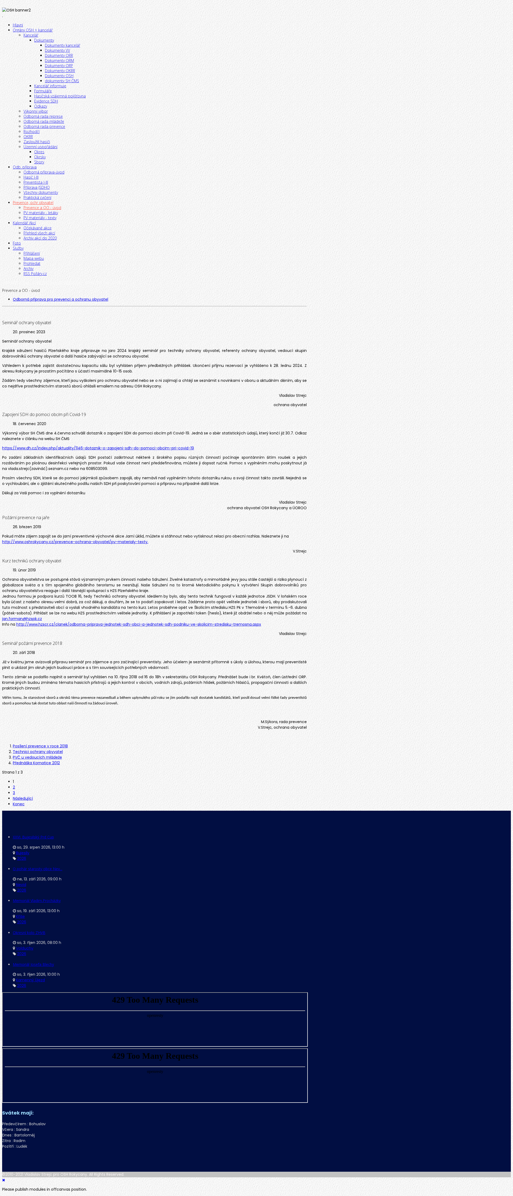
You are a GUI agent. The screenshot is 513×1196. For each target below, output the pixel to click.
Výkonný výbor (36, 111)
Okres (39, 151)
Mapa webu (34, 258)
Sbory (39, 161)
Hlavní (18, 25)
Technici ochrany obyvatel (38, 751)
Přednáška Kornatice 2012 (36, 763)
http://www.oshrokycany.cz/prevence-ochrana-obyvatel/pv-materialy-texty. (75, 541)
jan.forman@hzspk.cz (22, 618)
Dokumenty (44, 40)
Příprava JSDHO (37, 187)
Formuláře (43, 90)
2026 (21, 858)
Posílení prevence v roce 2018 (40, 746)
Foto (17, 243)
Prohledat (32, 263)
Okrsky (40, 156)
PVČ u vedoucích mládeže (37, 757)
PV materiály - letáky (41, 212)
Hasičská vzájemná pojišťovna (60, 96)
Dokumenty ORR (59, 55)
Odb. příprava (25, 167)
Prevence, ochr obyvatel (33, 202)
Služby (18, 248)
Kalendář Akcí (24, 222)
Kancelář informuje (50, 85)
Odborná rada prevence (44, 126)
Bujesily (22, 853)
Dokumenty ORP (59, 65)
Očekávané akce (38, 227)
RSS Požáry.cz (35, 273)
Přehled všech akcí (39, 233)
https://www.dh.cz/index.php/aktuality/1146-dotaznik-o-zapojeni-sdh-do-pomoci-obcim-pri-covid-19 (98, 448)
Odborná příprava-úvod (44, 172)
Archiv (28, 268)
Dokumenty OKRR (60, 70)
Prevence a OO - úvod (42, 207)
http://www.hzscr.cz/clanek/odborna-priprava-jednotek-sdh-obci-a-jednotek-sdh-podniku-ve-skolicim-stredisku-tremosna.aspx (138, 624)
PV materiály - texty (40, 217)
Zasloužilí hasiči (37, 141)
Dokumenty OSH (59, 75)
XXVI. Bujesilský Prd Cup (33, 837)
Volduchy (24, 948)
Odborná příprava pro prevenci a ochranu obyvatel (60, 299)
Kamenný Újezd (30, 980)
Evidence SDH (46, 101)
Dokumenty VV (57, 50)
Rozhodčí (32, 131)
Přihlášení (32, 253)
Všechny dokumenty (41, 192)
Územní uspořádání (40, 146)
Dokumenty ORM (59, 60)
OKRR (28, 136)
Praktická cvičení (37, 197)
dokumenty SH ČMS (62, 80)
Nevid (21, 884)
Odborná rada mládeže (44, 121)
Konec (19, 804)
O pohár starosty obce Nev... (37, 868)
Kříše (20, 916)
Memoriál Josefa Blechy (33, 964)
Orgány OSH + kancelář (33, 30)
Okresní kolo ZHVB (29, 932)
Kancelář (31, 35)
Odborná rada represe (43, 116)
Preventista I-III (36, 182)
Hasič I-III (31, 177)
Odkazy (40, 106)
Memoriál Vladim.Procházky (37, 900)
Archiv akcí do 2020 (40, 238)
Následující (23, 798)
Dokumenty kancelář (62, 45)
